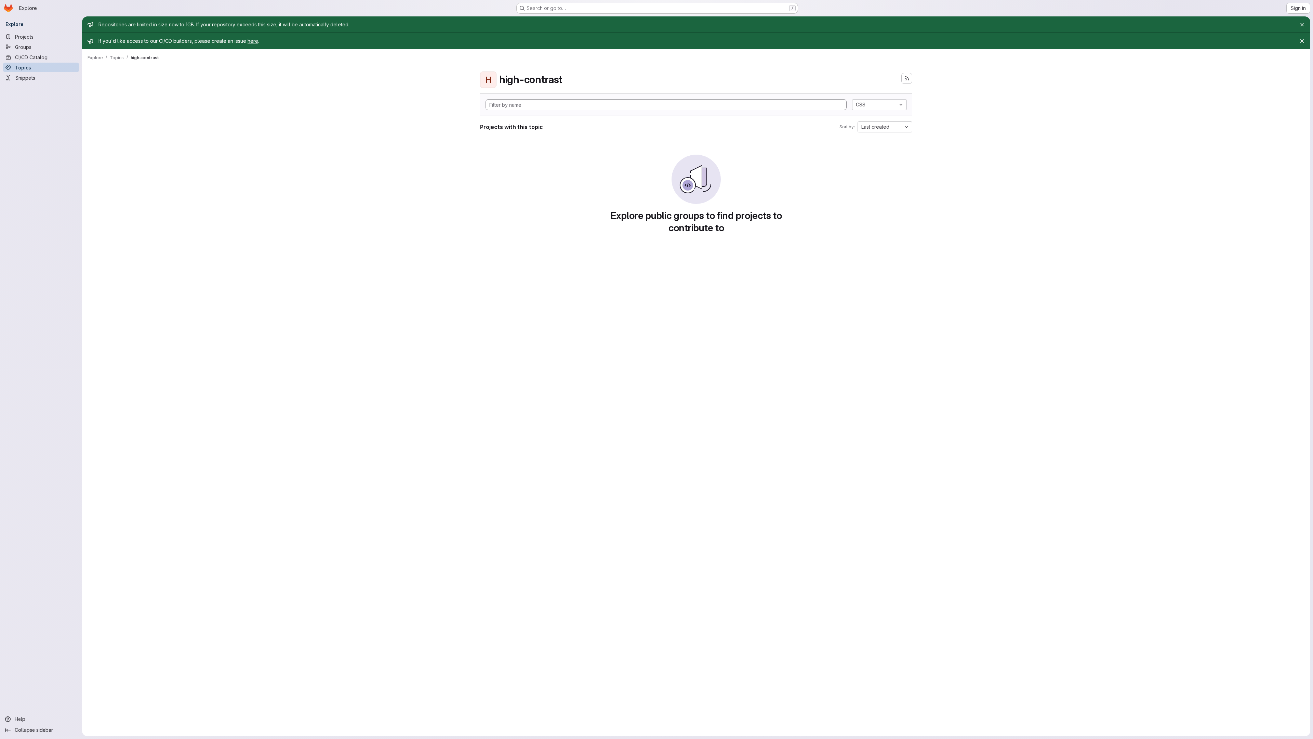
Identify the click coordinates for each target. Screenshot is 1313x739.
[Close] (1302, 25)
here (253, 41)
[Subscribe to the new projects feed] (906, 78)
